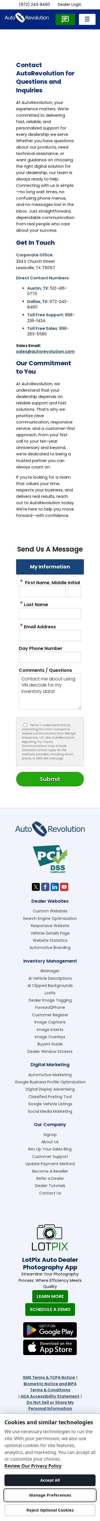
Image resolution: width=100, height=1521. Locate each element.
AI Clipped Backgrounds (50, 985)
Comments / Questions (45, 670)
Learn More (50, 1296)
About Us (50, 1142)
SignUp (50, 1134)
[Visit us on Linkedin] (55, 887)
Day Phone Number (40, 648)
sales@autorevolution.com (45, 351)
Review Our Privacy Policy (32, 1466)
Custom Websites (50, 911)
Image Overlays (50, 1037)
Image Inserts (50, 1029)
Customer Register (50, 1015)
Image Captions (50, 1022)
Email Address (40, 627)
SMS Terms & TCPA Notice (49, 1377)
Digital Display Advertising (50, 1089)
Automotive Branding (50, 947)
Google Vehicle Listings (50, 1104)
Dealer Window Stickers (50, 1051)
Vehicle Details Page (50, 933)
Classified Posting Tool (50, 1096)
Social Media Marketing (50, 1111)
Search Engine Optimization (50, 918)
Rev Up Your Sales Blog (50, 1149)
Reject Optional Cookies (50, 1510)
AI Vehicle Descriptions (50, 978)
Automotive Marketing (50, 1075)
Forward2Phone (50, 1007)
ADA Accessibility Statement (50, 1396)
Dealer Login (69, 4)
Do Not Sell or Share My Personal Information (50, 1405)
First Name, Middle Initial (52, 583)
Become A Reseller (50, 1171)
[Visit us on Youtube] (64, 887)
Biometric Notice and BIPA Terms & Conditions (50, 1387)
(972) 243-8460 (34, 4)
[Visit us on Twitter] (36, 887)
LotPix (50, 993)
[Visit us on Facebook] (45, 887)
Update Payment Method (50, 1164)
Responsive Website (50, 925)
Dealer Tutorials (50, 1185)
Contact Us (50, 1193)
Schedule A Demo (50, 1309)
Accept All (50, 1480)
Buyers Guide (50, 1044)
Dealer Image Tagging (50, 1000)
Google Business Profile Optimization (50, 1082)
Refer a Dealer (50, 1178)
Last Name (36, 604)
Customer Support (50, 1156)
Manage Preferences (50, 1495)
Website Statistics (50, 940)
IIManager (50, 971)
